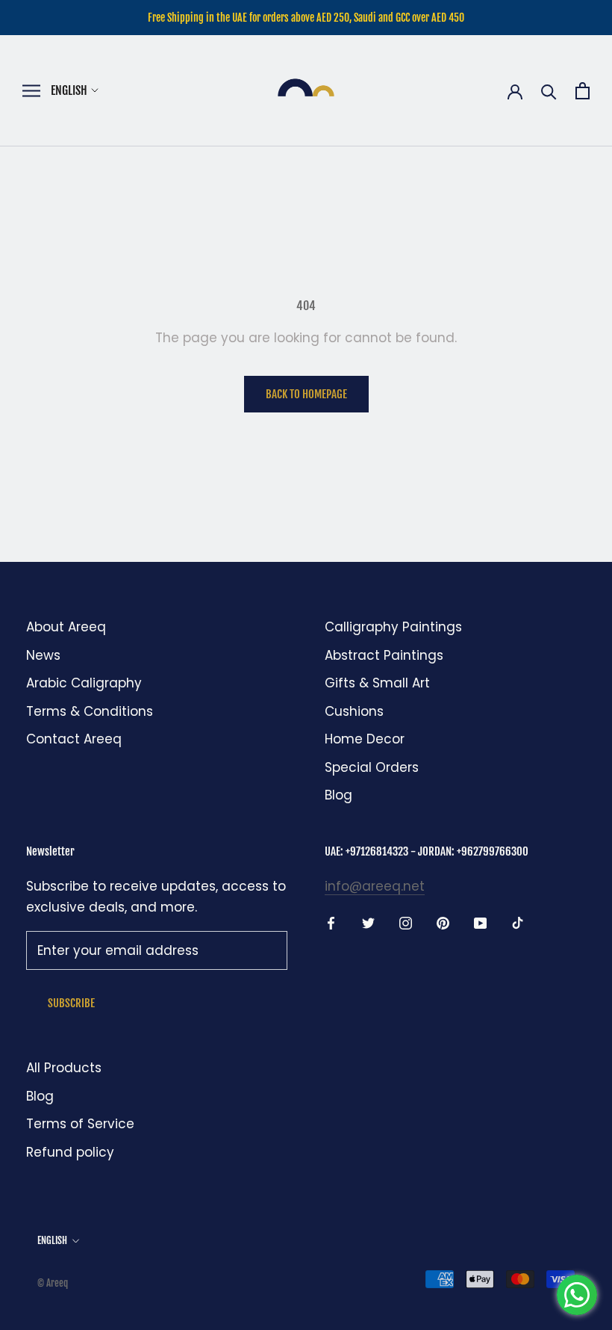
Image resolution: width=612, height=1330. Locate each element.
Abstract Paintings (384, 655)
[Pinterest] (443, 922)
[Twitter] (368, 922)
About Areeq (66, 627)
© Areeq (52, 1283)
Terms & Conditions (89, 711)
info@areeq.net (375, 886)
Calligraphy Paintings (393, 627)
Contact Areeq (74, 739)
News (43, 655)
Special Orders (372, 767)
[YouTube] (480, 922)
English (69, 90)
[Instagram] (405, 922)
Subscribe (71, 1003)
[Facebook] (331, 922)
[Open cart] (582, 90)
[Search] (549, 91)
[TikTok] (517, 922)
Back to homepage (306, 394)
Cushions (354, 711)
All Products (64, 1068)
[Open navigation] (31, 90)
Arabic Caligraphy (84, 683)
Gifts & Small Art (377, 683)
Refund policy (70, 1152)
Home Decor (365, 739)
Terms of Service (80, 1124)
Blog (338, 795)
